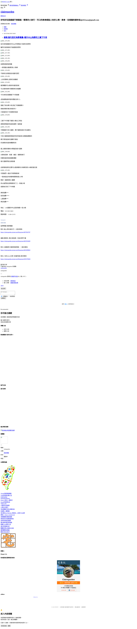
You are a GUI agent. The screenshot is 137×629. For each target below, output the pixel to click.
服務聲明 (84, 607)
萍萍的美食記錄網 (6, 520)
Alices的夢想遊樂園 (6, 493)
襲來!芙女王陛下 (5, 532)
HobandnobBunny (5, 498)
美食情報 (13, 23)
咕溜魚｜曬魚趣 (5, 511)
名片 (5, 30)
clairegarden (7, 11)
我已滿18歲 (4, 625)
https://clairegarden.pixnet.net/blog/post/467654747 (15, 232)
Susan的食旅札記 (5, 502)
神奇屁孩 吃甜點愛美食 (7, 518)
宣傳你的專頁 (3, 222)
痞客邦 (13, 276)
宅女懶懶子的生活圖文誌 (8, 509)
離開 (9, 625)
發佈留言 (3, 298)
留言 (16, 276)
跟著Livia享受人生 (6, 524)
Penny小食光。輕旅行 (7, 500)
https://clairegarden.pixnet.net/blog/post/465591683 (15, 241)
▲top (2, 285)
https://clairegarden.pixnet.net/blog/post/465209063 (15, 250)
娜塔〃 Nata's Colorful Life (8, 515)
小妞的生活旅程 (5, 505)
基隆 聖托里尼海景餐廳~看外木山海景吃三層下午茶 (25, 37)
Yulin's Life (3, 503)
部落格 (6, 28)
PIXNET (56, 607)
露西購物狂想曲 (5, 530)
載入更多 (3, 288)
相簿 (5, 27)
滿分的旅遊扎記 (5, 526)
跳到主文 (3, 16)
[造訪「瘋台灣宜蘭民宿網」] (8, 430)
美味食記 (13, 281)
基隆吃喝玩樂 (14, 282)
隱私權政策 (77, 607)
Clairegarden (4, 497)
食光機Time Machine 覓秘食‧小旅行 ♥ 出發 (13, 513)
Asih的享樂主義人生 (6, 495)
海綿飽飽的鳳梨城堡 (6, 516)
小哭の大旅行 (4, 507)
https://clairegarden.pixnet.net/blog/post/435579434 (15, 259)
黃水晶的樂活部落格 (6, 522)
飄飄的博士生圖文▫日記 (7, 528)
